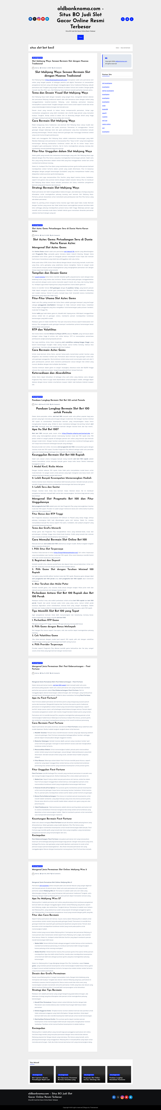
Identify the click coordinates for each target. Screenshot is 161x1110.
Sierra (37, 404)
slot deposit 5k (69, 251)
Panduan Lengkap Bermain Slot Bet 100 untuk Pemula (58, 400)
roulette (104, 117)
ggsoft (104, 113)
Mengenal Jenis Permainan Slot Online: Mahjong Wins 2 (59, 870)
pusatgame (105, 87)
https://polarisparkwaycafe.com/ (56, 80)
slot (103, 128)
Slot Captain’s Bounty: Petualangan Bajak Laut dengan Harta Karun (41, 1079)
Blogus (86, 1107)
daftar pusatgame (108, 91)
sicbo (103, 105)
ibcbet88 (105, 109)
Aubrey (37, 68)
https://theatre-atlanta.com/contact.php (76, 433)
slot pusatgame (107, 83)
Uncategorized (37, 57)
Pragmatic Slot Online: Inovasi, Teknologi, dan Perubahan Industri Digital (93, 1079)
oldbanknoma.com (121, 61)
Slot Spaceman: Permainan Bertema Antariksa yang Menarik (67, 1079)
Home (80, 37)
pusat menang (40, 277)
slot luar (104, 120)
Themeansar (94, 1107)
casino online (106, 124)
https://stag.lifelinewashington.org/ (66, 552)
